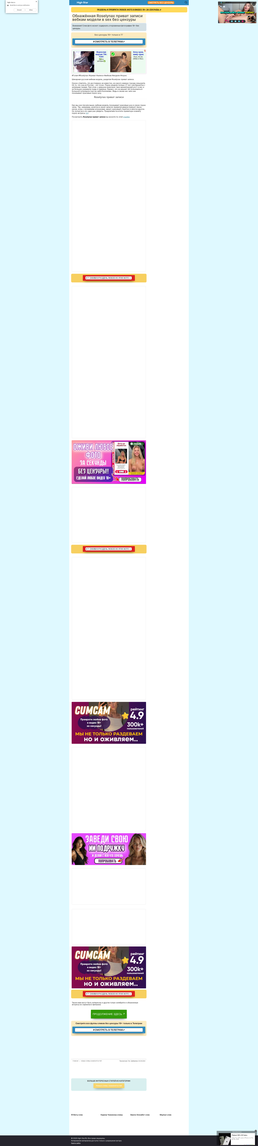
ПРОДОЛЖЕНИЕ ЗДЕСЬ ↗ (109, 1014)
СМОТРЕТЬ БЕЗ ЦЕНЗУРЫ (161, 2)
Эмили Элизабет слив (140, 1115)
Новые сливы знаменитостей (109, 1086)
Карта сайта (75, 1143)
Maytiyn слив (165, 1115)
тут (87, 113)
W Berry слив (77, 1115)
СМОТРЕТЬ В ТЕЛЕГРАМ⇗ (110, 41)
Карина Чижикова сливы (112, 1115)
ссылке (126, 117)
